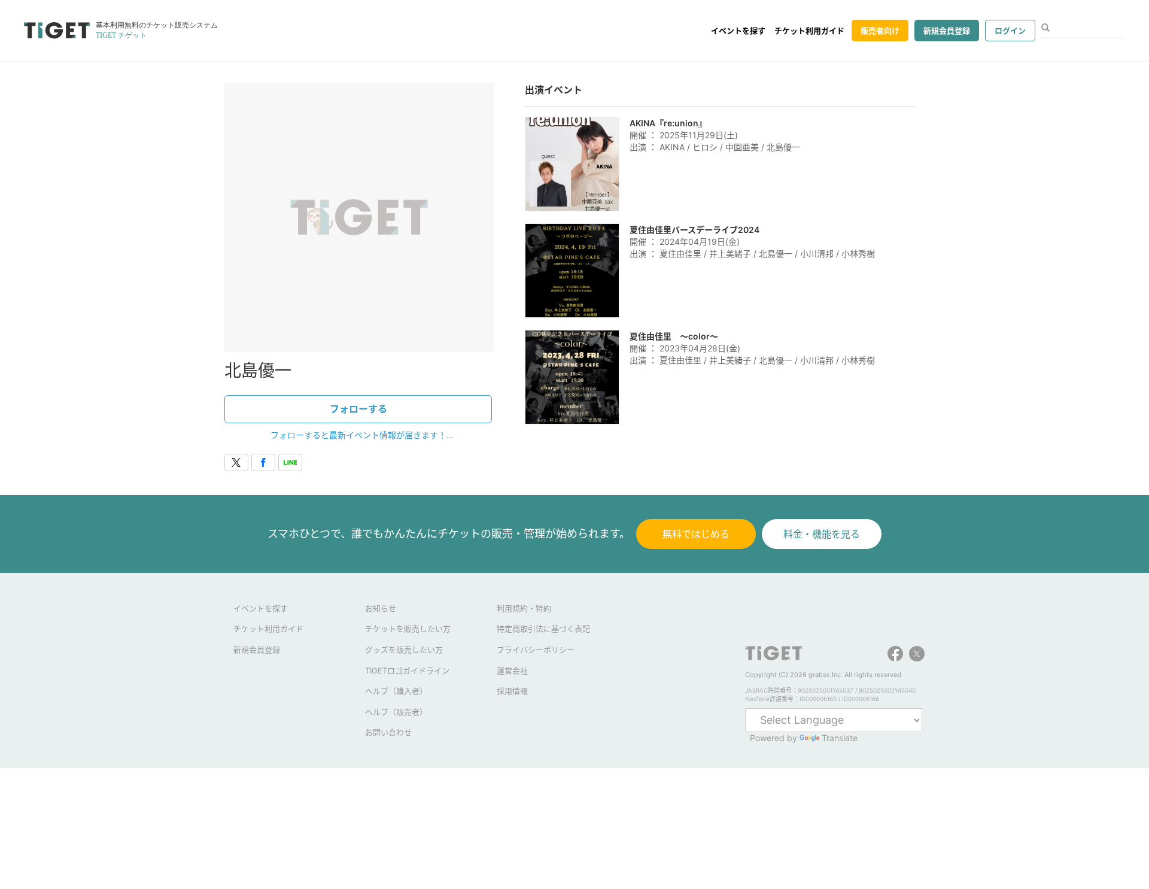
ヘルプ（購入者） (396, 691)
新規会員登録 (946, 30)
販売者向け (880, 30)
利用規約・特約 (524, 608)
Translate (840, 738)
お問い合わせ (388, 732)
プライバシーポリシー (535, 649)
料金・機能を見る (821, 534)
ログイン (1010, 30)
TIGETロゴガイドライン (407, 670)
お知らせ (380, 608)
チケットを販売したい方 (408, 628)
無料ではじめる (695, 534)
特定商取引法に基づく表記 (543, 628)
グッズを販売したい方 (404, 649)
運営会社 (512, 670)
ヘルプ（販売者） (396, 712)
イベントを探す (738, 30)
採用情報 (512, 691)
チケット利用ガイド (809, 30)
